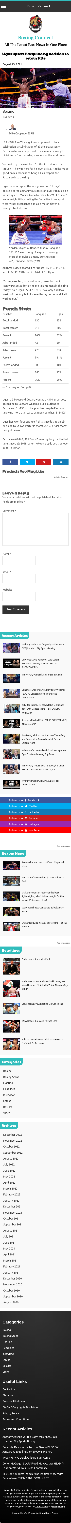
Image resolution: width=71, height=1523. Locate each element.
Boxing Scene (11, 1077)
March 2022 (10, 1188)
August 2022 (10, 1158)
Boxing (8, 111)
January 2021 (11, 1272)
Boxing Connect (39, 6)
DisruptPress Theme (48, 1513)
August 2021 (10, 1230)
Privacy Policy (10, 1413)
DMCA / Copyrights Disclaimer (20, 1407)
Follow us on (24, 800)
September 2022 (13, 1152)
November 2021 (12, 1212)
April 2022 (9, 1182)
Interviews (9, 1094)
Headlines (9, 1088)
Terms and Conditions (15, 1419)
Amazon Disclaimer (14, 1401)
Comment (9, 510)
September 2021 (13, 1224)
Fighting (8, 1082)
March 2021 (10, 1260)
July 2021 (9, 1236)
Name (6, 553)
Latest (7, 1100)
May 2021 (9, 1248)
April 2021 (9, 1254)
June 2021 (9, 1242)
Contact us (9, 1389)
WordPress (29, 1513)
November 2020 (12, 1284)
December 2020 (12, 1278)
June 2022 (9, 1170)
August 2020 (10, 1302)
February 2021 (11, 1266)
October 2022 (11, 1146)
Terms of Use (42, 1507)
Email (6, 571)
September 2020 (13, 1296)
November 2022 (12, 1140)
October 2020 (11, 1290)
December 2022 (12, 1134)
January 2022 (11, 1200)
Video (6, 1112)
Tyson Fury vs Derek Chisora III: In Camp (26, 1457)
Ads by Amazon (61, 477)
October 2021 (11, 1218)
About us (7, 1395)
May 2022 (9, 1176)
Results (7, 1107)
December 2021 (12, 1206)
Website (7, 589)
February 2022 (11, 1194)
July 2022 (9, 1164)
